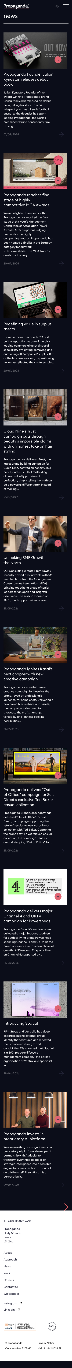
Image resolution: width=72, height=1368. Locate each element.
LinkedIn (9, 1310)
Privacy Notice (46, 1343)
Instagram (10, 1303)
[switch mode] (57, 6)
